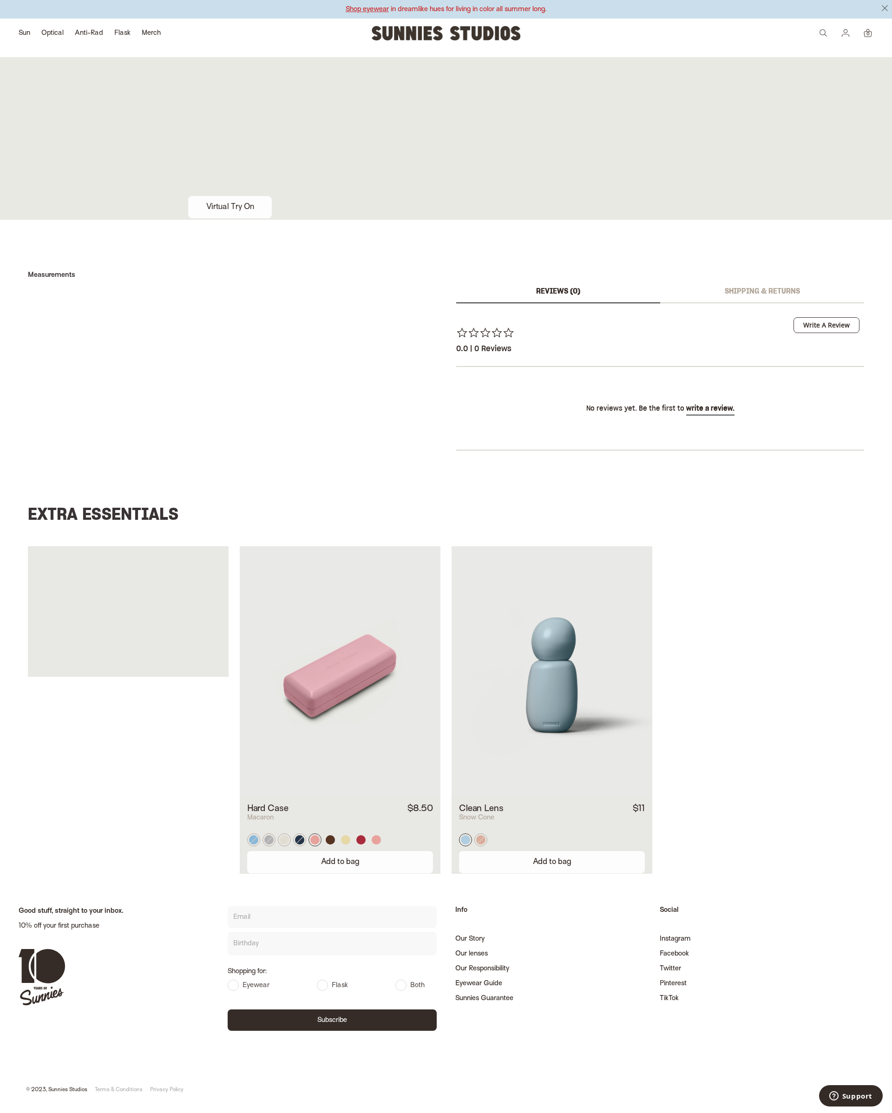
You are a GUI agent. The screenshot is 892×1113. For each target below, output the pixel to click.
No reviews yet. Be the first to (660, 409)
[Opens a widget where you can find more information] (851, 1096)
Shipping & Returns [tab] (762, 291)
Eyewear (256, 985)
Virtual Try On (230, 207)
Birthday (246, 943)
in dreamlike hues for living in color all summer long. (446, 9)
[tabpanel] (660, 393)
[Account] (845, 33)
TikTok (669, 998)
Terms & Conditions (119, 1090)
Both (417, 985)
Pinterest (673, 983)
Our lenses (471, 953)
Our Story (470, 939)
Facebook (674, 953)
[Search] (823, 33)
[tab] (826, 325)
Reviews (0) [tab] (558, 291)
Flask (340, 985)
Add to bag (340, 862)
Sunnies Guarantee (484, 998)
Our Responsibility (482, 968)
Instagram (675, 939)
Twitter (670, 968)
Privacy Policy (167, 1090)
